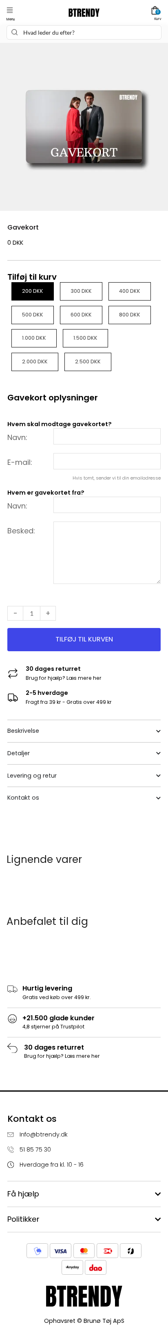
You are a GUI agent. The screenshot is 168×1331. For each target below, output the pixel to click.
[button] (10, 10)
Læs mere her (84, 677)
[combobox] (84, 32)
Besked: (21, 531)
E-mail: (19, 462)
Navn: (17, 437)
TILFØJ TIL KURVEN (84, 639)
